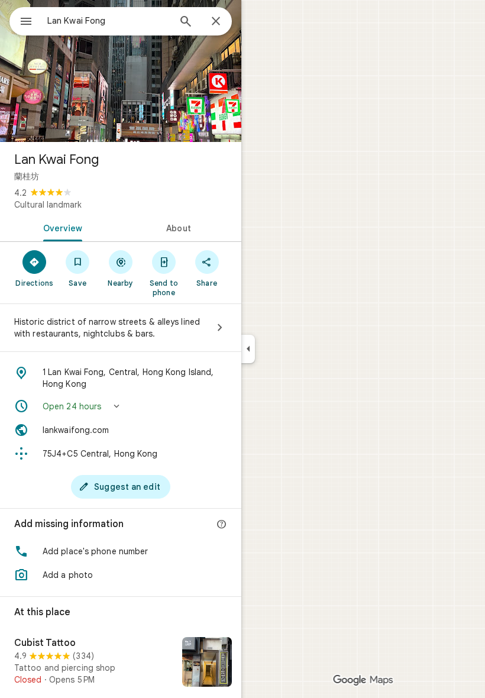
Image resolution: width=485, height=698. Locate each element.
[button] (120, 406)
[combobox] (108, 21)
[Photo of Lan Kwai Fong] (120, 71)
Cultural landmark (48, 204)
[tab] (60, 227)
